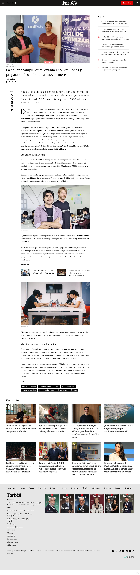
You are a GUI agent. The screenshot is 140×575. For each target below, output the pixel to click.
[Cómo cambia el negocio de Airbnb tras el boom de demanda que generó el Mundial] (21, 413)
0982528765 (11, 536)
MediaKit (31, 551)
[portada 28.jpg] (96, 503)
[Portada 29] (81, 503)
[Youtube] (123, 551)
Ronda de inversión (46, 390)
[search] (137, 3)
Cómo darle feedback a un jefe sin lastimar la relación (43, 272)
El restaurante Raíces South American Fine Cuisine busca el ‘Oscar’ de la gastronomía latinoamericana (114, 30)
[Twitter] (12, 99)
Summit (118, 488)
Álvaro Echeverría (29, 387)
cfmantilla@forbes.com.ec (27, 511)
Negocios (74, 488)
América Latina (45, 387)
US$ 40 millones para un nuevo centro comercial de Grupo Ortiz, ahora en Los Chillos (114, 23)
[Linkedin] (12, 110)
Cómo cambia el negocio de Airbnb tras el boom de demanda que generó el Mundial (21, 428)
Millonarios (96, 488)
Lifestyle (85, 488)
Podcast (22, 488)
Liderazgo (53, 488)
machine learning (29, 390)
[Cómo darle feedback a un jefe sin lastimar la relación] (25, 272)
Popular (101, 17)
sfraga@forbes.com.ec (13, 521)
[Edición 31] (51, 503)
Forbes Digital (11, 79)
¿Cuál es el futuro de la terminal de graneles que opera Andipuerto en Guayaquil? (114, 69)
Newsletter (128, 488)
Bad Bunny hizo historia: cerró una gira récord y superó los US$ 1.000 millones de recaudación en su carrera (20, 467)
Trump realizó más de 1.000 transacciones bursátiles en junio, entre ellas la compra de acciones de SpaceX (52, 467)
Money (64, 488)
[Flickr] (130, 551)
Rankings (107, 488)
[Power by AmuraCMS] (129, 557)
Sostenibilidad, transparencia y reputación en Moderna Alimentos (115, 38)
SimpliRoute (62, 390)
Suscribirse (127, 3)
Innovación (42, 488)
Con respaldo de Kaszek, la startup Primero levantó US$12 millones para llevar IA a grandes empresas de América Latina (86, 431)
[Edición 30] (66, 503)
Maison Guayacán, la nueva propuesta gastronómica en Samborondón (113, 46)
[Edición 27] (111, 503)
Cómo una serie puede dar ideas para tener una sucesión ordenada (79, 273)
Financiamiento (68, 387)
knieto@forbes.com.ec (13, 516)
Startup (74, 390)
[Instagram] (120, 551)
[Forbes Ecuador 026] (126, 503)
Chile (57, 387)
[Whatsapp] (12, 95)
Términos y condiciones (14, 551)
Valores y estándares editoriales (52, 551)
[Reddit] (12, 106)
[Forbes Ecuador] (70, 3)
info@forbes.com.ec (36, 505)
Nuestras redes (68, 551)
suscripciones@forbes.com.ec (15, 527)
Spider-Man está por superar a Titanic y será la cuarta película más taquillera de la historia (53, 428)
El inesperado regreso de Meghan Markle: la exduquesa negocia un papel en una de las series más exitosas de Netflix (118, 467)
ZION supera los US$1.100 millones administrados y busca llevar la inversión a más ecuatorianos (115, 53)
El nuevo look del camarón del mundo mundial (114, 61)
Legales (24, 551)
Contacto (38, 551)
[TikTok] (133, 551)
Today (31, 488)
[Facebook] (12, 103)
